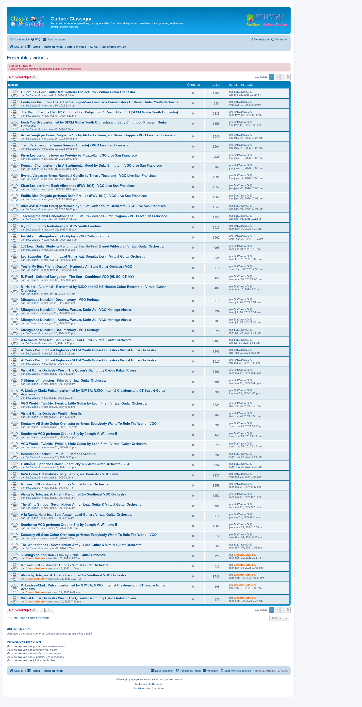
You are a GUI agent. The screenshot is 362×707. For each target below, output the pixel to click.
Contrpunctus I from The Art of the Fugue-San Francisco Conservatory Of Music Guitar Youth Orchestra (100, 102)
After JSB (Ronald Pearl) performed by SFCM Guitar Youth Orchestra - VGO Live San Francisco (93, 206)
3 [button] (282, 77)
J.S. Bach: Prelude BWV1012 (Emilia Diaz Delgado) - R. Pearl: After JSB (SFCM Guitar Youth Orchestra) (99, 112)
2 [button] (277, 77)
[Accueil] (29, 20)
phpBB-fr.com (155, 684)
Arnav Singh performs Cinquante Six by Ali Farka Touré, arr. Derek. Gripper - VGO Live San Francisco (98, 135)
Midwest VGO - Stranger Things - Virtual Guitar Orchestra (64, 484)
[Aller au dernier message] (251, 91)
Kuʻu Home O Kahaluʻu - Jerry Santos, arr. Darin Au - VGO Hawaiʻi (71, 474)
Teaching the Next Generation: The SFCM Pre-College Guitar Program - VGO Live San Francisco (94, 216)
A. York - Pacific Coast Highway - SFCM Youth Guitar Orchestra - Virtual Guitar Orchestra (88, 350)
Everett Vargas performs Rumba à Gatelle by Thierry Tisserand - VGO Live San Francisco (89, 175)
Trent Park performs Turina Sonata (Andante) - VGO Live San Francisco (75, 145)
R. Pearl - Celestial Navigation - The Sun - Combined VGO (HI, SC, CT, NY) (77, 277)
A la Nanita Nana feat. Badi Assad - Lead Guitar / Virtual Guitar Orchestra (76, 340)
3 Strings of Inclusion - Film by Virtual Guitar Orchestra (63, 380)
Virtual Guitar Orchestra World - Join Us (51, 413)
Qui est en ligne (19, 628)
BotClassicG (33, 95)
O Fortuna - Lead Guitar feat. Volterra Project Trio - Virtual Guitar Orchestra (78, 92)
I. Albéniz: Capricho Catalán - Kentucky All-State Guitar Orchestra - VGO (76, 464)
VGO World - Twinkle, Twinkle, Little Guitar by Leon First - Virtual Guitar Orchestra (84, 403)
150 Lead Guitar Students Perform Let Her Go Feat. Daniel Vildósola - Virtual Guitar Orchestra (92, 246)
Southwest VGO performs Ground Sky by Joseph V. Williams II (69, 434)
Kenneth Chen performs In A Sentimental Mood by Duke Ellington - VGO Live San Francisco (91, 165)
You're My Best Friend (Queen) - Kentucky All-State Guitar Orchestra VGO (76, 266)
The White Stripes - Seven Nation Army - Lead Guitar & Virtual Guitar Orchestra (81, 504)
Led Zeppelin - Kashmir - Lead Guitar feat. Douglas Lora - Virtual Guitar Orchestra (83, 256)
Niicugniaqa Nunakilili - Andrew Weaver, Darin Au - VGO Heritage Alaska (76, 310)
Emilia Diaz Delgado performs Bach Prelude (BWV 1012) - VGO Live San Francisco (84, 196)
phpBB (137, 679)
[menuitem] (36, 39)
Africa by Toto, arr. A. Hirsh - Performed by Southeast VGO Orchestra (73, 494)
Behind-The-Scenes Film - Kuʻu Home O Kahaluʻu (58, 454)
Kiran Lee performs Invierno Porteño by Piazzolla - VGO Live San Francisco (79, 155)
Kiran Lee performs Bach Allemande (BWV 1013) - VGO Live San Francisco (78, 186)
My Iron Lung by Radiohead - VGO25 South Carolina (61, 226)
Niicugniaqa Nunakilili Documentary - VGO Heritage (60, 299)
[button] (288, 77)
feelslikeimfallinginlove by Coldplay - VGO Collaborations (65, 236)
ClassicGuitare (35, 558)
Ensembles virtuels (27, 57)
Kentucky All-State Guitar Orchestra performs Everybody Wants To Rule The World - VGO (89, 423)
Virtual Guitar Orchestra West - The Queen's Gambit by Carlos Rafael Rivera (78, 370)
